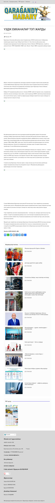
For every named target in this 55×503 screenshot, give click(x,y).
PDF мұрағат (22, 1)
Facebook (33, 2)
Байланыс (28, 1)
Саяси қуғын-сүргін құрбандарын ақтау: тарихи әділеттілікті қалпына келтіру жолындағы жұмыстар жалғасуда (35, 293)
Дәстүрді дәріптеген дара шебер (33, 263)
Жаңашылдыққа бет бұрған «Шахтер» (35, 248)
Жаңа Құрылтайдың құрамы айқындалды (36, 368)
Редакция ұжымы (14, 1)
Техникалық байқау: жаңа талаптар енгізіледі (37, 277)
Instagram (35, 2)
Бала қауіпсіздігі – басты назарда (34, 342)
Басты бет (6, 1)
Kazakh (8, 434)
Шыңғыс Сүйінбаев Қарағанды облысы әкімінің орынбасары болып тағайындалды (36, 313)
